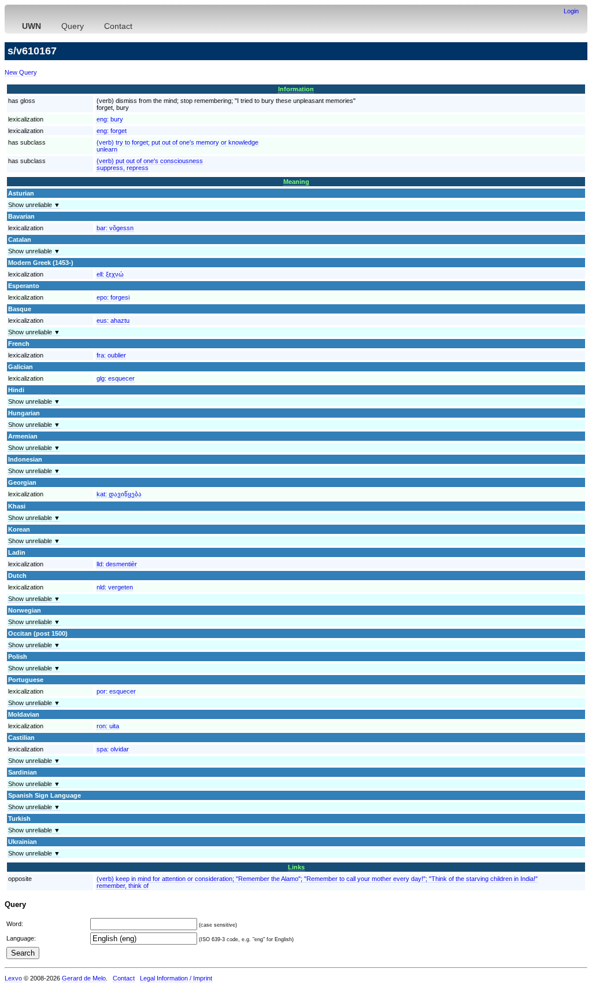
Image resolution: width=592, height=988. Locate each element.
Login (571, 11)
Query (72, 26)
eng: (110, 119)
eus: (113, 320)
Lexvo (13, 978)
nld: (115, 587)
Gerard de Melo (84, 978)
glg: (116, 378)
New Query (21, 72)
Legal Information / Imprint (176, 978)
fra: (111, 355)
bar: (115, 227)
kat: (119, 494)
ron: (108, 725)
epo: (113, 297)
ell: (110, 274)
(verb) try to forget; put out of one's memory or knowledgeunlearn (177, 146)
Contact (118, 26)
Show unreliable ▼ (34, 204)
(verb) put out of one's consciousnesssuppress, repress (150, 164)
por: (116, 691)
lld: (117, 564)
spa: (113, 749)
